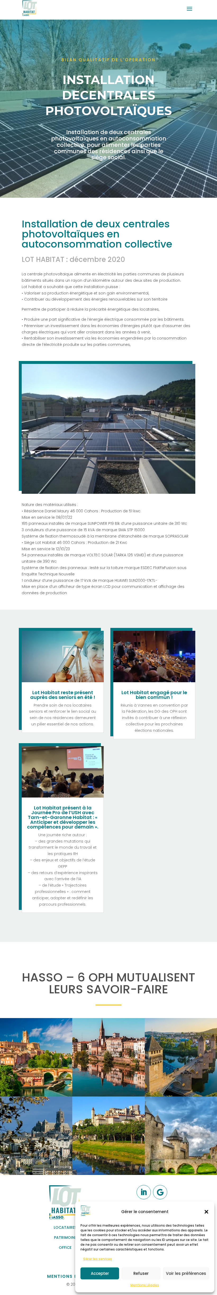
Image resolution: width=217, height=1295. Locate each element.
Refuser (141, 1273)
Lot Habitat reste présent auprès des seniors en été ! (62, 695)
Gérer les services (97, 1259)
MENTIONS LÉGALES (71, 1276)
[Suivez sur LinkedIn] (144, 1192)
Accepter (100, 1273)
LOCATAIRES (65, 1227)
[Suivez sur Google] (160, 1192)
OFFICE (65, 1247)
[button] (206, 1211)
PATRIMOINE (65, 1237)
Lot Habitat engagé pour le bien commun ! (154, 695)
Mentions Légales (144, 1285)
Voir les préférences (186, 1273)
